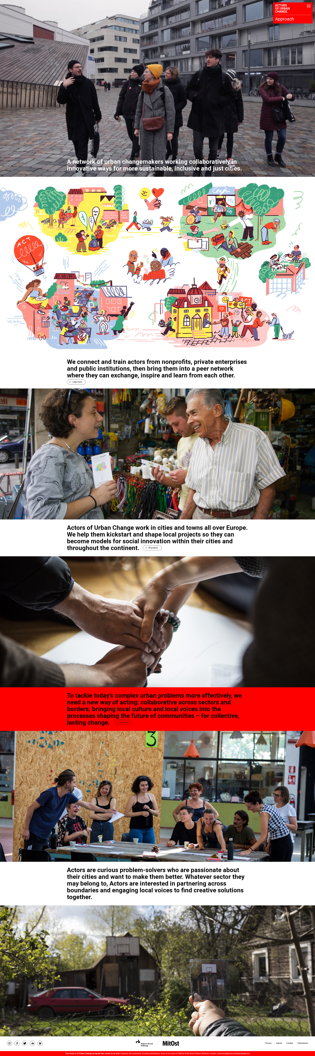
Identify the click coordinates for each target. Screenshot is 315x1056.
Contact (289, 1043)
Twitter (24, 1043)
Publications (302, 1043)
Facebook (17, 1043)
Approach (284, 19)
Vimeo (40, 1043)
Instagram (9, 1043)
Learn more (77, 382)
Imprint (279, 1043)
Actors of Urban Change (282, 8)
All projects (153, 548)
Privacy (268, 1043)
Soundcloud (32, 1043)
